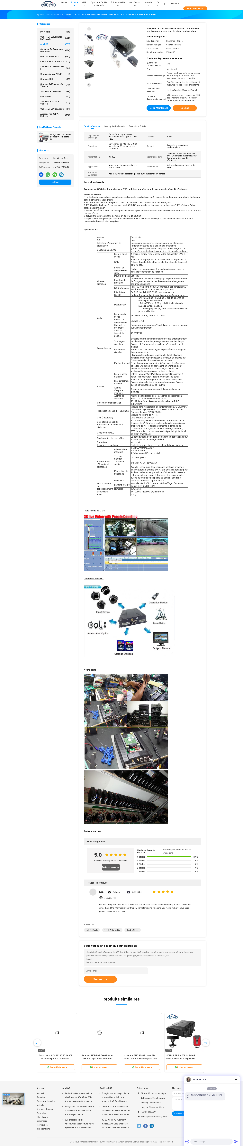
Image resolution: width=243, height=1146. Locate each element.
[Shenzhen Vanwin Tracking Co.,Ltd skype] (61, 174)
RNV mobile (55, 96)
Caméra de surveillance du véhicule (55, 38)
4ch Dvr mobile (92, 930)
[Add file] (187, 1141)
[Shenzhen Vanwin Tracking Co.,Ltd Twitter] (139, 1125)
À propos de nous (45, 1109)
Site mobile (42, 1121)
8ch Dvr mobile (132, 930)
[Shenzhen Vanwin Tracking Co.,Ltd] (48, 4)
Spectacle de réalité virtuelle (46, 1103)
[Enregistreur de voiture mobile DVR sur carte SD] (44, 137)
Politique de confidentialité (43, 1127)
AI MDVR (55, 44)
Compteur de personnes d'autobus (55, 50)
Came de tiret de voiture (55, 62)
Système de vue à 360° (55, 74)
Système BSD (55, 79)
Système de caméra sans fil (55, 68)
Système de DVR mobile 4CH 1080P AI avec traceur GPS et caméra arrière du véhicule (54, 1058)
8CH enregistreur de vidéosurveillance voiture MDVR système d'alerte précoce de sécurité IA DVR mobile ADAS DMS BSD (79, 1124)
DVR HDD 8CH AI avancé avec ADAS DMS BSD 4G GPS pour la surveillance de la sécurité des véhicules (116, 1110)
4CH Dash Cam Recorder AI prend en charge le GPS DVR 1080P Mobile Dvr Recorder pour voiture (141, 1058)
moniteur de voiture (55, 56)
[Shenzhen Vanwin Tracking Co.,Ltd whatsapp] (48, 174)
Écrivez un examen (110, 867)
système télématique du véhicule (55, 85)
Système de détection (55, 91)
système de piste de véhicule (55, 102)
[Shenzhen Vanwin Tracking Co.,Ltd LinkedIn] (151, 1125)
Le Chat (55, 182)
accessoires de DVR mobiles (55, 115)
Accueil (40, 1093)
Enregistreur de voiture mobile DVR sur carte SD (60, 136)
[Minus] (236, 1079)
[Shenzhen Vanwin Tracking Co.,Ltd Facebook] (145, 1125)
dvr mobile (55, 32)
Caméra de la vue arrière (55, 109)
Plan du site (42, 1117)
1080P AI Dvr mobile (112, 930)
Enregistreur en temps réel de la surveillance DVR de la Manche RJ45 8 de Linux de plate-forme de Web (115, 1097)
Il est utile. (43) (110, 898)
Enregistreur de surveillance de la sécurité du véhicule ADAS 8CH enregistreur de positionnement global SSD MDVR (79, 1110)
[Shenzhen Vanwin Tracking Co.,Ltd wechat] (54, 174)
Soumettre (100, 979)
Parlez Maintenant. (195, 8)
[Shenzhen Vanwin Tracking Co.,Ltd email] (41, 174)
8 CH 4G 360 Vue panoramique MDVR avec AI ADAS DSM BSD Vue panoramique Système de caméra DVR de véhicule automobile (78, 1097)
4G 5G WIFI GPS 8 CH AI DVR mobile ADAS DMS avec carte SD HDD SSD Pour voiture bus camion (115, 1124)
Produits (41, 1097)
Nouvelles (41, 1113)
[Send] (236, 1141)
